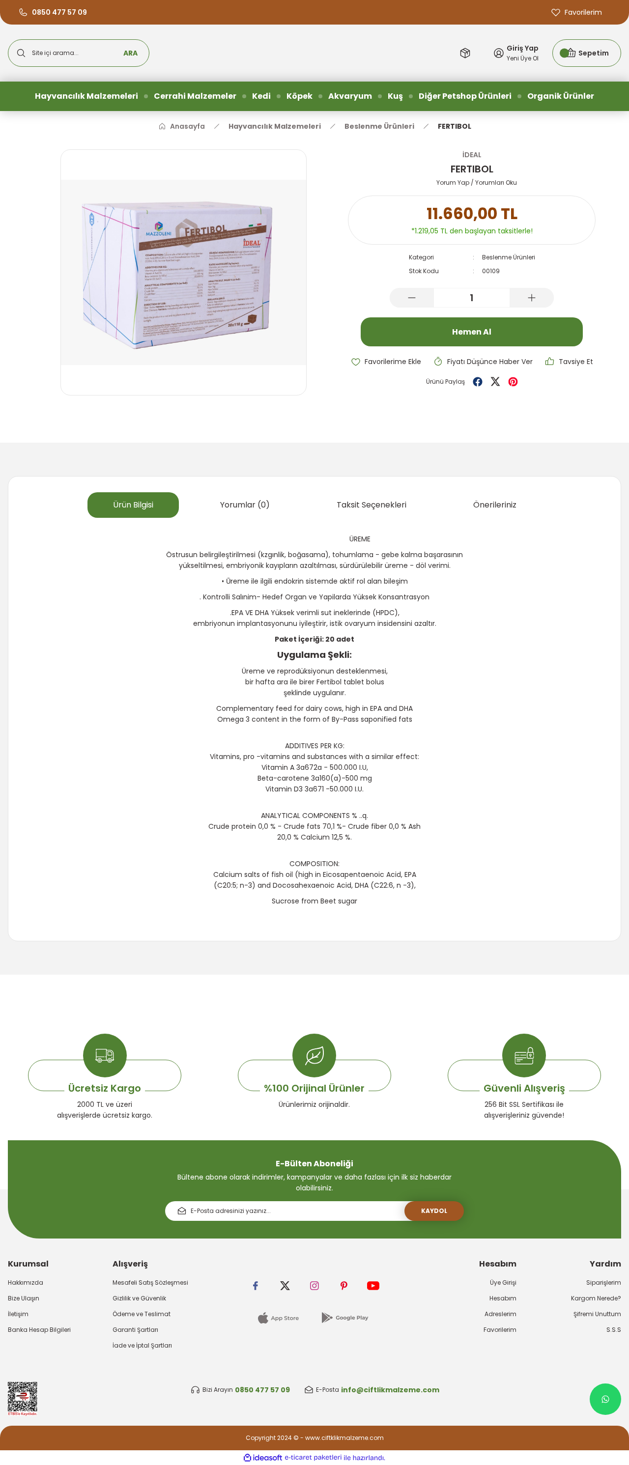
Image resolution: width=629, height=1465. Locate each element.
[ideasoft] (263, 1458)
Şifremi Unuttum (597, 1314)
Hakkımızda (25, 1282)
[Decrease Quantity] (412, 298)
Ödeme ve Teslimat (142, 1314)
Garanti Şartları (135, 1329)
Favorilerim (500, 1329)
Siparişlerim (603, 1282)
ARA (130, 53)
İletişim (18, 1314)
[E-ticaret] (313, 1457)
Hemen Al (471, 332)
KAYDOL (434, 1211)
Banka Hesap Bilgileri (39, 1329)
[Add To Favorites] (386, 361)
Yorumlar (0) (245, 504)
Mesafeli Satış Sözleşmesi (150, 1282)
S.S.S (613, 1329)
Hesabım (502, 1298)
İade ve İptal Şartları (142, 1345)
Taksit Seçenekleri (371, 504)
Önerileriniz (494, 504)
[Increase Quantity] (532, 298)
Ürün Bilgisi (133, 504)
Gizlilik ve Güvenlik (139, 1298)
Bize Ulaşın (23, 1298)
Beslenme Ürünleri (508, 257)
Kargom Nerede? (596, 1298)
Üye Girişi (503, 1282)
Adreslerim (500, 1314)
